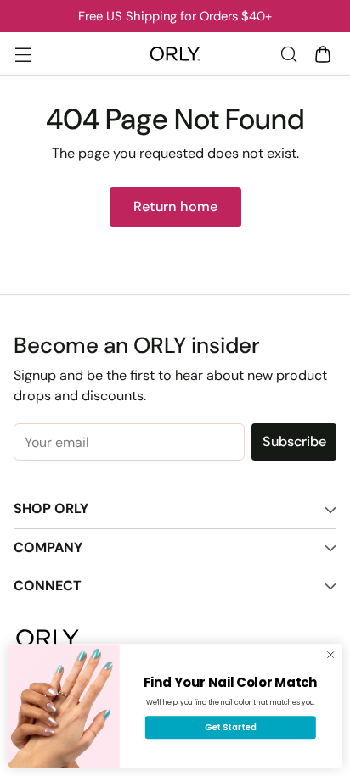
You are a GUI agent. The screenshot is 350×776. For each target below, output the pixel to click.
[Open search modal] (288, 53)
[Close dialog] (330, 654)
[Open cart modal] (322, 53)
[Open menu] (22, 53)
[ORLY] (175, 54)
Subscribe (294, 441)
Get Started (231, 727)
